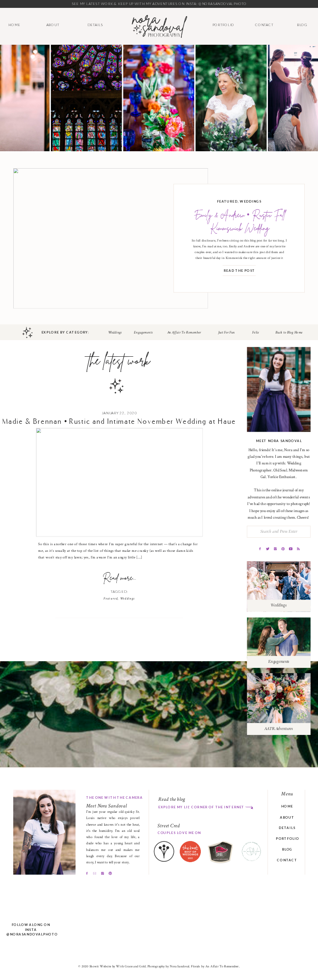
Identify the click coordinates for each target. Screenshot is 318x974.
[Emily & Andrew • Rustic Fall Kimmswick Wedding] (110, 238)
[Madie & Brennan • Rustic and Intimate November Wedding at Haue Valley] (119, 482)
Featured (227, 201)
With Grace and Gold (130, 966)
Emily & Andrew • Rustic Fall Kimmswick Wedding (239, 222)
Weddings (250, 201)
